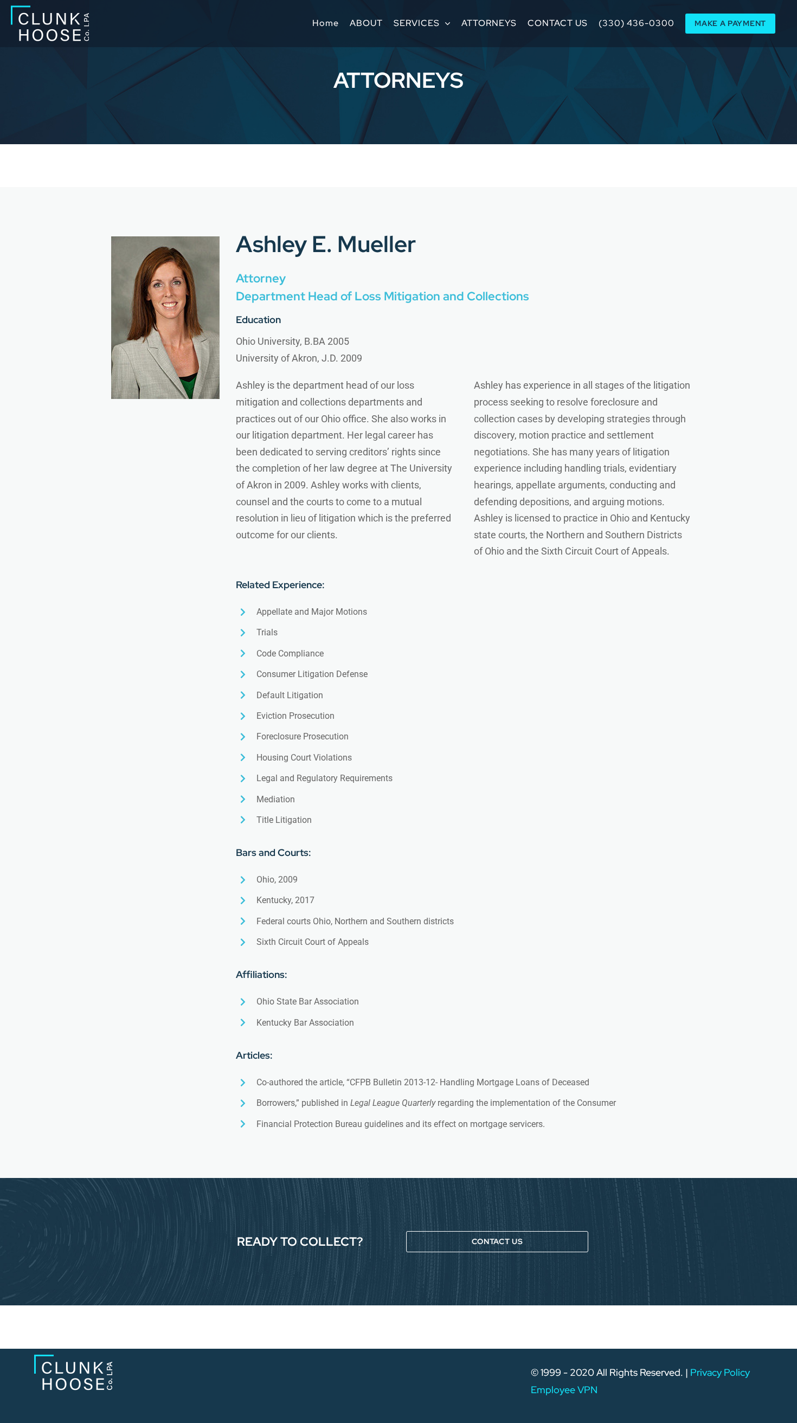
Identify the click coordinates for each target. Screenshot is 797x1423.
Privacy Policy (720, 1372)
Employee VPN (564, 1389)
